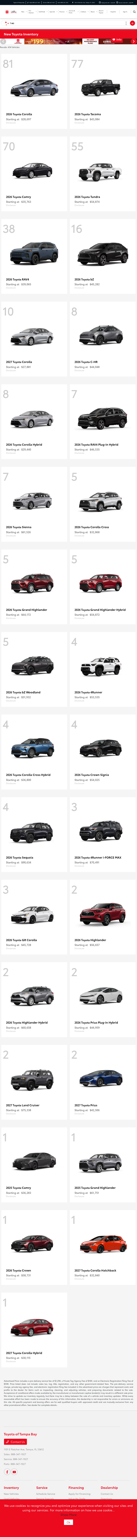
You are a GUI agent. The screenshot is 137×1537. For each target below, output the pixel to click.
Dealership (109, 1487)
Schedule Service (45, 1493)
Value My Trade (76, 1498)
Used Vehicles (12, 1498)
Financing (76, 1487)
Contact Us (17, 1442)
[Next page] (134, 41)
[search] (134, 12)
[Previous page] (3, 41)
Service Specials (45, 1498)
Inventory (11, 1487)
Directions (106, 1498)
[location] (72, 2)
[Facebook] (7, 1471)
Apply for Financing (79, 1493)
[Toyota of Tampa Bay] (11, 11)
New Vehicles (11, 1493)
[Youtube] (14, 1471)
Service (41, 1487)
